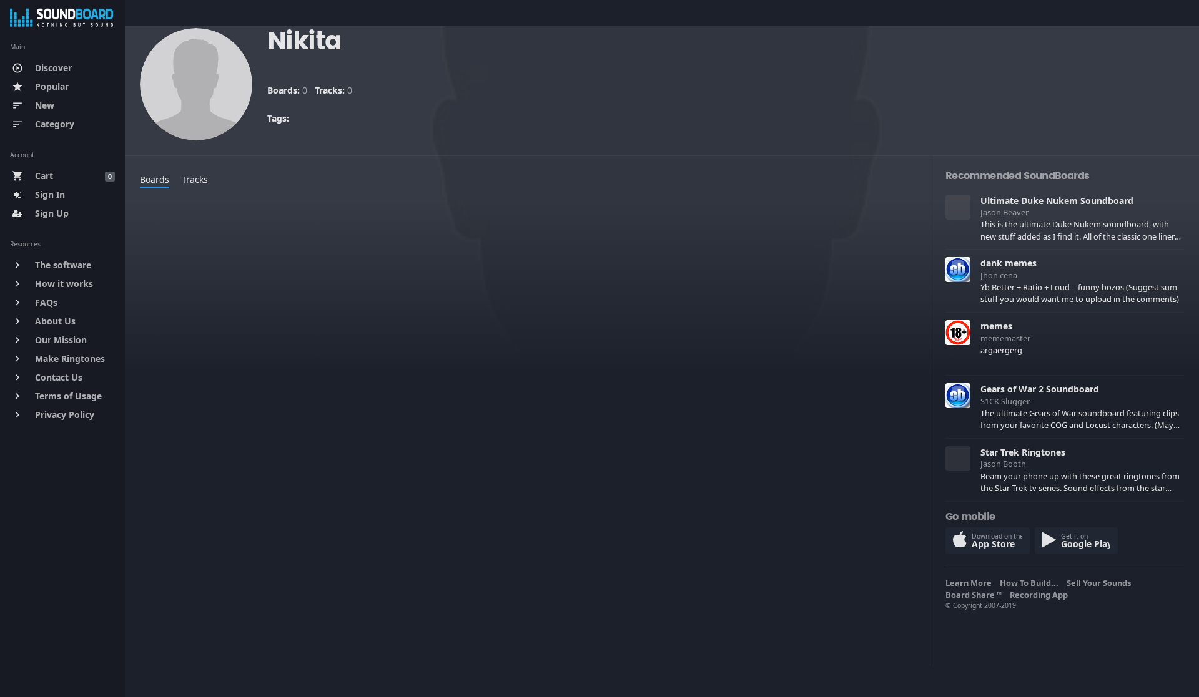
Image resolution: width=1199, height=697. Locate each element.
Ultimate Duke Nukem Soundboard (1056, 201)
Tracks (195, 179)
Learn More (970, 582)
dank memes (1008, 263)
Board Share (973, 594)
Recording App (1041, 594)
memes (996, 326)
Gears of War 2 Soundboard (1039, 389)
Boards (154, 179)
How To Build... (1031, 582)
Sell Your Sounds (1101, 582)
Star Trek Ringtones (1022, 452)
